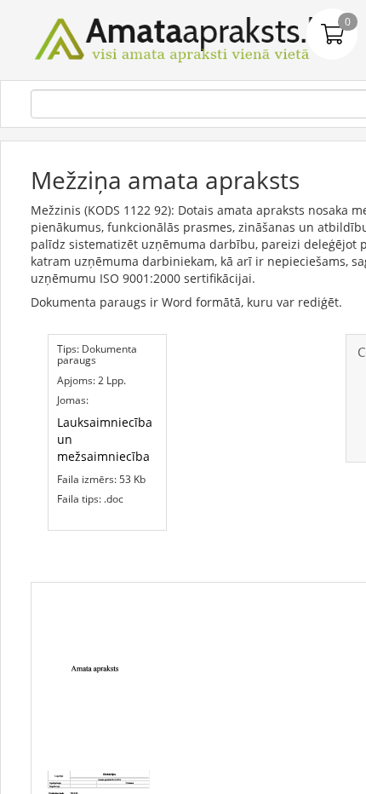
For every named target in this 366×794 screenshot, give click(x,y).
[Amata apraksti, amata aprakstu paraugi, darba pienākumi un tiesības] (183, 39)
